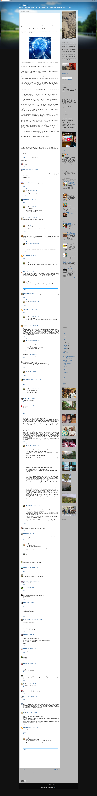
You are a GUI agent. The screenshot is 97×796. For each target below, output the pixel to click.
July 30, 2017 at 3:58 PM (33, 309)
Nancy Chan (25, 567)
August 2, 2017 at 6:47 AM (37, 619)
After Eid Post (65, 364)
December (66, 343)
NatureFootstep (26, 675)
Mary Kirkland (26, 398)
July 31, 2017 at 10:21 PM (34, 445)
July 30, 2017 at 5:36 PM (33, 325)
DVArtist (64, 202)
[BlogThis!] (33, 157)
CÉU (24, 634)
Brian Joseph (25, 169)
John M (24, 655)
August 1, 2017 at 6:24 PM (36, 474)
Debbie (24, 648)
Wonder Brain (65, 352)
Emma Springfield (26, 217)
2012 (64, 380)
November (66, 345)
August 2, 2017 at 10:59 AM (30, 634)
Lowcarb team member (27, 405)
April (65, 369)
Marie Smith (25, 255)
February (65, 372)
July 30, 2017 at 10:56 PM (34, 262)
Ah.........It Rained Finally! (67, 358)
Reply (24, 166)
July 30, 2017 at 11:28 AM (32, 255)
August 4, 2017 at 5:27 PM (35, 690)
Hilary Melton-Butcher (27, 379)
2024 (64, 332)
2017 (64, 342)
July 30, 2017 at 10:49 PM (34, 316)
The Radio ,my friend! (67, 363)
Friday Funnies (69, 269)
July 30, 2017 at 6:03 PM (32, 354)
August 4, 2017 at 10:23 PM (32, 696)
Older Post (56, 769)
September (66, 348)
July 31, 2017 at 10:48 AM (34, 388)
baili (27, 190)
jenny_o (24, 696)
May (64, 368)
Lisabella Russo (26, 527)
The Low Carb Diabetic (67, 181)
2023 (64, 333)
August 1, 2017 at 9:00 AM (32, 553)
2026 (64, 329)
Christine (25, 199)
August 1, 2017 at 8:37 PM (33, 567)
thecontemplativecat (67, 232)
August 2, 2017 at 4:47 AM (31, 602)
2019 (64, 339)
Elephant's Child (26, 574)
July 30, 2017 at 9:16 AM (33, 206)
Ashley (24, 663)
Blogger (54, 787)
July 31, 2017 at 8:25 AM (33, 398)
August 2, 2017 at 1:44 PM (31, 655)
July (64, 351)
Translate (70, 79)
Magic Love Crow (26, 690)
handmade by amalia (67, 223)
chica (24, 587)
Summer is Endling (70, 224)
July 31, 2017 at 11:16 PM (29, 533)
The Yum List (25, 309)
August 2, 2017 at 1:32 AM (34, 581)
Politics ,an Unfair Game (67, 360)
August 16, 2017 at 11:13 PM (34, 505)
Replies (25, 188)
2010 (64, 383)
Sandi (24, 182)
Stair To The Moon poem (67, 361)
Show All (75, 277)
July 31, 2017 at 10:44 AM (37, 405)
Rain (24, 271)
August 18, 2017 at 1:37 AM (33, 727)
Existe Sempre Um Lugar (28, 619)
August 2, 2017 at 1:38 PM (31, 648)
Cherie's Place (65, 261)
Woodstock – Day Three (67, 262)
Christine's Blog (66, 212)
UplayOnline (25, 727)
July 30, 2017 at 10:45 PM (34, 340)
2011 (64, 381)
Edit (24, 533)
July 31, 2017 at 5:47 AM (36, 379)
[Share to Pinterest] (37, 157)
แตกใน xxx (25, 614)
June (65, 366)
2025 (64, 330)
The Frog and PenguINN (67, 268)
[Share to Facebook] (36, 157)
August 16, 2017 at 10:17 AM (32, 712)
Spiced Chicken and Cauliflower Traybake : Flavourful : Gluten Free (71, 183)
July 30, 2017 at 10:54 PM (34, 281)
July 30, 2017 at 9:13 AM (33, 225)
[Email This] (32, 157)
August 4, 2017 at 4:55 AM (31, 683)
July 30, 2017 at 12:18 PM (30, 271)
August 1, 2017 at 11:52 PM (35, 574)
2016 (64, 375)
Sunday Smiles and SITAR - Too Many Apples (70, 214)
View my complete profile (66, 175)
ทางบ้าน (24, 732)
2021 (64, 336)
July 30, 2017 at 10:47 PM (34, 301)
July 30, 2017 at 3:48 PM (29, 293)
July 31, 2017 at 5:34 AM (33, 371)
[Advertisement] (34, 774)
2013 (64, 378)
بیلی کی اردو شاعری (65, 73)
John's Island (26, 325)
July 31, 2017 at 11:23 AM (33, 416)
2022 (64, 335)
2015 (64, 377)
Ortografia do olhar (66, 242)
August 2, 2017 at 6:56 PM (31, 663)
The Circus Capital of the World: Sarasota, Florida (71, 234)
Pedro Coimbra (26, 581)
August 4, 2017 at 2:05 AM (34, 675)
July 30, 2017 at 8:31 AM (31, 199)
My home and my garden (67, 192)
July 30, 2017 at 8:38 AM (34, 217)
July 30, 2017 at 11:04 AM (34, 243)
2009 (64, 384)
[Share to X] (35, 157)
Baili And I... (24, 5)
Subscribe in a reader (65, 150)
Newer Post (23, 769)
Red (24, 293)
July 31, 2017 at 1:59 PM (34, 527)
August (65, 349)
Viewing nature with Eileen (68, 252)
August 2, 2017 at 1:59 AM (30, 587)
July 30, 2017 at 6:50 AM (33, 190)
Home (40, 769)
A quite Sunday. (69, 193)
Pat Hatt (24, 602)
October (65, 346)
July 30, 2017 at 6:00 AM (33, 169)
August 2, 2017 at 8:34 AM (33, 628)
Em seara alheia (70, 243)
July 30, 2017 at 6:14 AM (30, 182)
